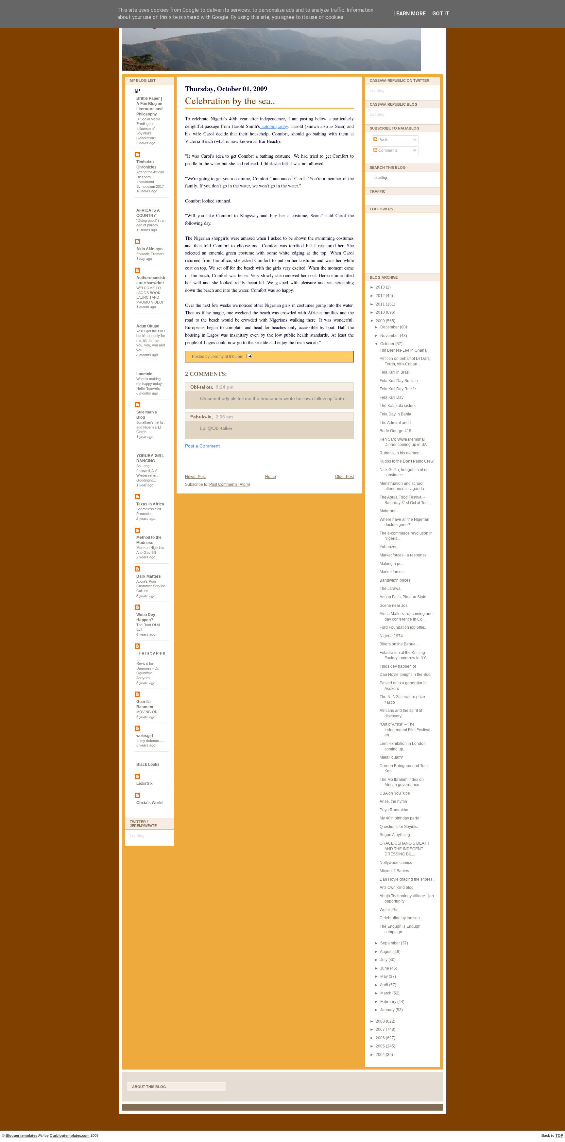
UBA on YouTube (395, 793)
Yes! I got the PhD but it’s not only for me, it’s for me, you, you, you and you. (150, 340)
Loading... (138, 836)
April (384, 985)
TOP (559, 1135)
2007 (381, 1029)
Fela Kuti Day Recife (398, 389)
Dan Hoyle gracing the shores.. (407, 879)
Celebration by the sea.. (230, 100)
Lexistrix (144, 783)
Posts (382, 139)
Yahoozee (389, 547)
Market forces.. (392, 572)
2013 (381, 287)
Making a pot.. (392, 563)
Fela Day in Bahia (395, 414)
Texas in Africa (150, 504)
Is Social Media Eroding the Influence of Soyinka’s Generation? (148, 128)
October (387, 344)
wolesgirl (144, 735)
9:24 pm (224, 387)
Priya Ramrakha (394, 810)
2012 (381, 295)
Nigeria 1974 (391, 636)
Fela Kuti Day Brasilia (399, 380)
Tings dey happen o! (398, 666)
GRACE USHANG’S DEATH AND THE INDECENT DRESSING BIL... (404, 848)
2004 (381, 1054)
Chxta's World (149, 802)
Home (270, 476)
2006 (381, 1038)
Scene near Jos (393, 605)
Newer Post (195, 476)
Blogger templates (21, 1135)
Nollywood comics (396, 862)
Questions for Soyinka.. (400, 826)
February (388, 1001)
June (385, 968)
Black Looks (148, 764)
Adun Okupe (147, 326)
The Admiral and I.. (396, 422)
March (386, 993)
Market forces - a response (403, 555)
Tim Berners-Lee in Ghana (403, 350)
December (390, 327)
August (386, 951)
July (384, 960)
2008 (381, 1021)
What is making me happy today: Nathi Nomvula (149, 383)
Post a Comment (202, 445)
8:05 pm (236, 356)
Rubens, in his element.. (401, 453)
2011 (381, 304)
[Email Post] (248, 356)
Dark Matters (148, 576)
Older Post (344, 476)
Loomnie (144, 374)
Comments (387, 150)
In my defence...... (150, 741)
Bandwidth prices (395, 580)
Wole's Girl (389, 909)
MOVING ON (147, 712)
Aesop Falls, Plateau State (403, 597)
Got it (440, 13)
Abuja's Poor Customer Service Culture (150, 586)
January (388, 1010)
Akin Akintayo (149, 249)
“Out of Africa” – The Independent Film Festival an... (405, 729)
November (390, 335)
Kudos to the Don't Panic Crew (407, 461)
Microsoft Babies (394, 871)
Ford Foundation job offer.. (403, 627)
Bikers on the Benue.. (399, 644)
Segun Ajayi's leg (395, 835)
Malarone (388, 511)
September (390, 943)
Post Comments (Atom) (229, 484)
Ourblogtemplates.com (70, 1135)
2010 (381, 312)
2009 (381, 321)
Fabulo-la (201, 416)
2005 (381, 1046)
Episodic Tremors (150, 254)
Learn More (409, 13)
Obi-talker (201, 387)
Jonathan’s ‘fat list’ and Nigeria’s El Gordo (150, 427)
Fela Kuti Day (391, 397)
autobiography (274, 126)
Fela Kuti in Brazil (395, 372)
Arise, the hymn (393, 801)
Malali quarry (391, 757)
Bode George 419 (395, 431)
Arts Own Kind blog (397, 887)
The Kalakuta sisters (398, 405)
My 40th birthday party (399, 818)
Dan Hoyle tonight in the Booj (406, 674)
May (384, 976)
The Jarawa (390, 588)
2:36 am (224, 416)
